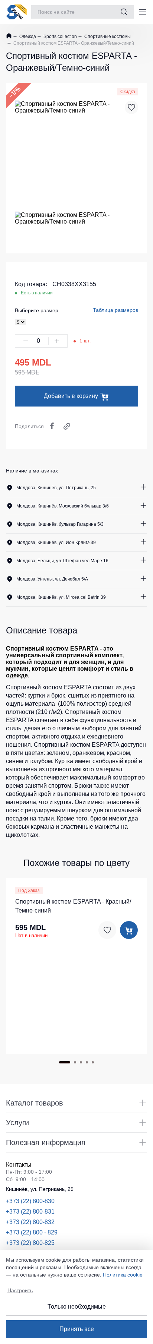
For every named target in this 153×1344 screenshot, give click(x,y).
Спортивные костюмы (107, 36)
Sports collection (59, 36)
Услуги (17, 1123)
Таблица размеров (115, 310)
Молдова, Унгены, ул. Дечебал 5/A (52, 579)
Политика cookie (123, 1275)
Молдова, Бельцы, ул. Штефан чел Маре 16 (62, 560)
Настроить (20, 1290)
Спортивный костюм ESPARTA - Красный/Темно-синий (73, 906)
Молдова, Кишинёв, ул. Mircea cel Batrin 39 (61, 597)
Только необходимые (77, 1306)
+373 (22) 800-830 (30, 1201)
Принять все (76, 1329)
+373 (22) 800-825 (30, 1243)
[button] (64, 1062)
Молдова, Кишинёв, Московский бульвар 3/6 (62, 506)
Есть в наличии (37, 292)
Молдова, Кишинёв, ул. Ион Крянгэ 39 (56, 542)
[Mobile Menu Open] (142, 11)
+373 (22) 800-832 (30, 1222)
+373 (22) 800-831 (30, 1211)
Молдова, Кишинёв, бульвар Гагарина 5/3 (60, 524)
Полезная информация (45, 1142)
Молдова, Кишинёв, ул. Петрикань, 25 (56, 487)
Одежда (27, 36)
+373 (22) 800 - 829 (32, 1232)
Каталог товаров (34, 1103)
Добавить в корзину (71, 396)
